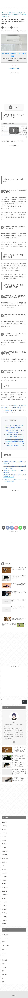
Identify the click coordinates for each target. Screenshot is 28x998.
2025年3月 (5, 876)
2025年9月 (5, 862)
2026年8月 (5, 822)
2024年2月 (5, 923)
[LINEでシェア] (20, 528)
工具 (3, 956)
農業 (3, 971)
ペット (4, 952)
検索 (2, 699)
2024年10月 (5, 894)
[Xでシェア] (3, 528)
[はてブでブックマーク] (12, 528)
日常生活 (4, 960)
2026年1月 (5, 847)
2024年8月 (5, 902)
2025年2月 (5, 880)
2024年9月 (5, 898)
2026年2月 (5, 844)
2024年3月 (5, 920)
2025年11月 (5, 854)
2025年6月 (5, 869)
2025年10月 (5, 858)
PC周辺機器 (5, 934)
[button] (24, 528)
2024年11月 (5, 891)
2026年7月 (5, 825)
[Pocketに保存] (16, 528)
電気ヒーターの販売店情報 (12, 408)
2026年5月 (5, 833)
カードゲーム (5, 945)
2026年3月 (5, 840)
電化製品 (5, 487)
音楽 (3, 978)
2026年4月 (5, 836)
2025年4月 (5, 873)
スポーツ (4, 949)
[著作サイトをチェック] (14, 742)
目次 (14, 107)
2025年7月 (5, 865)
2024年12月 (5, 887)
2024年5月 (5, 913)
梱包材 (4, 963)
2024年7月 (5, 905)
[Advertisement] (14, 88)
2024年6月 (5, 909)
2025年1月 (5, 884)
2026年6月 (5, 829)
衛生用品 (4, 967)
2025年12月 (5, 851)
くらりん (14, 722)
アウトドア (5, 938)
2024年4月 (5, 916)
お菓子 (4, 941)
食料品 (4, 981)
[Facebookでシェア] (8, 528)
